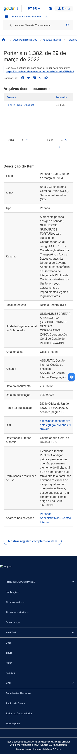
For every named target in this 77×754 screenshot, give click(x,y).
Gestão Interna (52, 39)
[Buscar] (68, 25)
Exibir (11, 139)
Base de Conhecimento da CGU (30, 16)
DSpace (57, 749)
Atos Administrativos (25, 39)
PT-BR (32, 8)
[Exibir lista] (27, 140)
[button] (63, 8)
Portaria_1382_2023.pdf (20, 104)
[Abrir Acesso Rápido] (18, 8)
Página (49, 139)
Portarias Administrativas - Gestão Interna (55, 518)
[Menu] (6, 16)
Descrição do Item (19, 166)
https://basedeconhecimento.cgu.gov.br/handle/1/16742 (40, 71)
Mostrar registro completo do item (32, 541)
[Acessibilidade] (50, 8)
